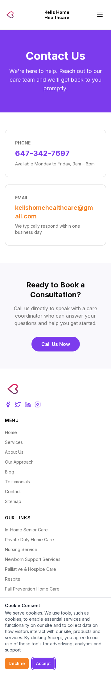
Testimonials (17, 481)
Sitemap (13, 501)
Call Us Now (55, 344)
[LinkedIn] (28, 404)
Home (11, 432)
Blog (9, 471)
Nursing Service (21, 549)
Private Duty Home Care (29, 539)
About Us (14, 452)
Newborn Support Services (32, 559)
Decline (17, 663)
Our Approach (19, 462)
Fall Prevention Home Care (32, 588)
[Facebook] (8, 404)
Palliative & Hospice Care (30, 569)
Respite (12, 579)
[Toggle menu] (100, 15)
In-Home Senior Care (26, 529)
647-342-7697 (42, 153)
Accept (43, 663)
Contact (13, 491)
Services (14, 442)
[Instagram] (38, 404)
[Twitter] (18, 404)
